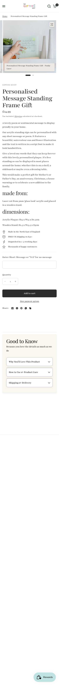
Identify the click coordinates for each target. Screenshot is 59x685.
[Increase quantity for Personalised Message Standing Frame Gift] (15, 281)
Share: (5, 308)
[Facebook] (12, 308)
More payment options (29, 301)
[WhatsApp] (26, 308)
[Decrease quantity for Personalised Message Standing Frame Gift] (5, 281)
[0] (54, 6)
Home (4, 16)
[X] (17, 308)
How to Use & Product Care (23, 372)
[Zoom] (51, 24)
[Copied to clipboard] (30, 308)
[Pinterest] (21, 308)
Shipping (18, 116)
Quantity (6, 274)
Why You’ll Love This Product (24, 361)
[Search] (49, 6)
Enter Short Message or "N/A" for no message (27, 257)
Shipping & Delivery (20, 382)
